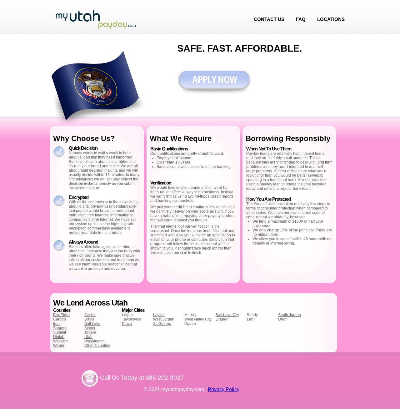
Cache (90, 315)
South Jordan (289, 315)
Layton (159, 315)
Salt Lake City (227, 315)
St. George (162, 323)
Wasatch (60, 341)
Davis (89, 319)
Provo (127, 323)
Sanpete (60, 328)
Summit (59, 332)
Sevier (89, 328)
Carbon (59, 319)
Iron (56, 323)
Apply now (214, 83)
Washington (94, 341)
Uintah (58, 337)
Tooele (90, 332)
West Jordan (163, 319)
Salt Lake (92, 323)
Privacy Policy (223, 389)
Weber (58, 345)
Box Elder (61, 315)
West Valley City (198, 319)
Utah (88, 337)
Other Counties (97, 345)
